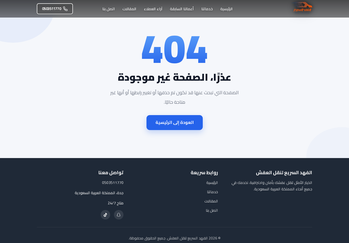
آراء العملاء (153, 8)
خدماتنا (207, 8)
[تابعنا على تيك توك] (105, 215)
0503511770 (51, 8)
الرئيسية (226, 8)
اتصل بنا (108, 8)
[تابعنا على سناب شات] (118, 215)
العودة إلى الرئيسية (175, 122)
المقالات (129, 8)
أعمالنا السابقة (182, 8)
